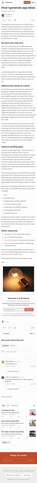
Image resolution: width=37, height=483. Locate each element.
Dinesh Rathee (9, 361)
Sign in (33, 2)
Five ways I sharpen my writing (12, 432)
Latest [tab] (8, 405)
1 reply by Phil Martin (13, 371)
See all (5, 442)
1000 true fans (28, 108)
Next (31, 333)
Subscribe (27, 2)
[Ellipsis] (34, 361)
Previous (6, 333)
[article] (18, 413)
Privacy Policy (31, 315)
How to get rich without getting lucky (12, 423)
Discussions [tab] (14, 405)
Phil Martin (9, 14)
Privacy (17, 471)
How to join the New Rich (10, 421)
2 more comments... (7, 397)
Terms (21, 471)
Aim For (19, 254)
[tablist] (8, 345)
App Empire (31, 219)
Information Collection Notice (18, 315)
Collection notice (29, 471)
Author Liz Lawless (10, 377)
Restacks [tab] (12, 345)
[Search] (34, 405)
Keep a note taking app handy (10, 412)
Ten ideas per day (7, 410)
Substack (10, 479)
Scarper (7, 254)
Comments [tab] (5, 345)
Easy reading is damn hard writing (11, 434)
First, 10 (6, 237)
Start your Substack (14, 475)
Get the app (26, 475)
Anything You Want (10, 234)
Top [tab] (3, 405)
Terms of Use (26, 313)
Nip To (16, 72)
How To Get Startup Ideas (12, 240)
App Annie (7, 243)
